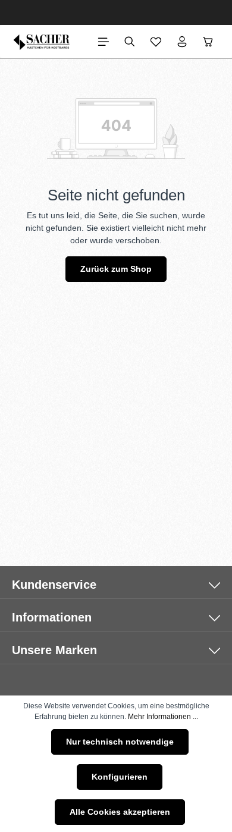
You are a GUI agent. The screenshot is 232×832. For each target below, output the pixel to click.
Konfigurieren (120, 776)
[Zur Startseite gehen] (42, 41)
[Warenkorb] (208, 42)
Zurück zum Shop (116, 269)
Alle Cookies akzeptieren (120, 812)
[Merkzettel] (156, 42)
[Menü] (103, 42)
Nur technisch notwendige (120, 741)
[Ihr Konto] (182, 42)
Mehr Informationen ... (163, 716)
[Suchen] (130, 42)
